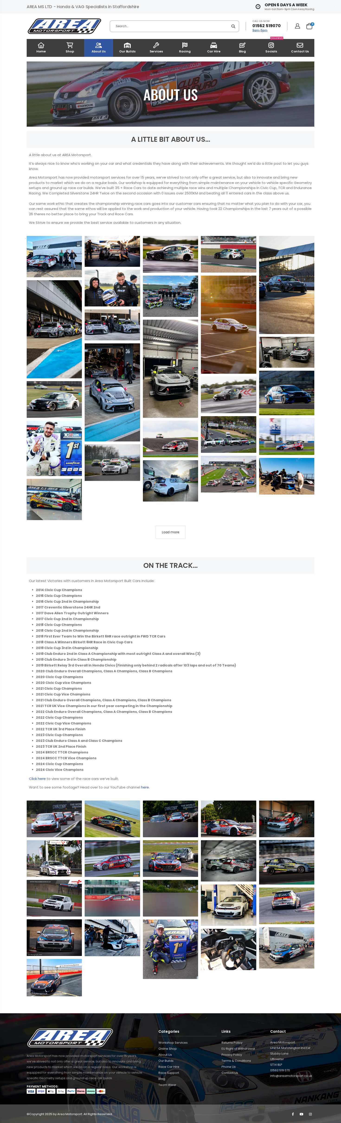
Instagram (310, 1114)
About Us (165, 1054)
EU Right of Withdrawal (238, 1048)
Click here (37, 778)
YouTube (301, 1114)
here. (145, 787)
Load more (170, 532)
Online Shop (167, 1048)
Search (233, 26)
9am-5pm (259, 30)
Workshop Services (173, 1042)
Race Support (168, 1073)
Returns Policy (232, 1042)
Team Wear (167, 1085)
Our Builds (166, 1061)
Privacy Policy (232, 1054)
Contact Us (230, 1073)
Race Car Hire (168, 1067)
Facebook (292, 1114)
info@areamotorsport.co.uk (291, 1076)
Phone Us (229, 1067)
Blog (161, 1079)
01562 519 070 (280, 1070)
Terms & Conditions (236, 1061)
